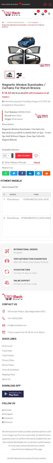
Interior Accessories (15, 22)
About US (6, 379)
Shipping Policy (8, 374)
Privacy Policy (8, 360)
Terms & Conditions (10, 370)
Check (37, 163)
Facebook (8, 418)
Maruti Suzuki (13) (10, 187)
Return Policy (8, 365)
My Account (7, 346)
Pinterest (8, 422)
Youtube (8, 410)
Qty (4, 156)
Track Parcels (8, 355)
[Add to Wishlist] (36, 156)
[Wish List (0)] (35, 14)
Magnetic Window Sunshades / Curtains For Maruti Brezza (23, 26)
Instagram (8, 414)
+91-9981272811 (15, 318)
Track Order (7, 351)
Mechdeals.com (20, 442)
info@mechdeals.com (17, 325)
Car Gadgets (33, 22)
